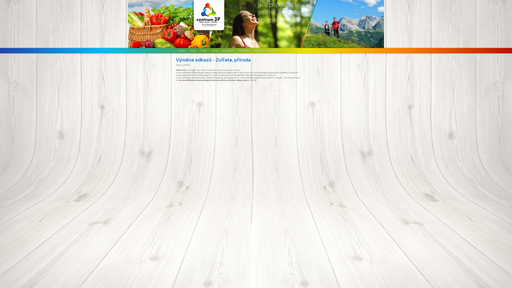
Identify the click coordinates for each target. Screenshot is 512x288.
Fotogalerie (228, 50)
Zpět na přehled (183, 65)
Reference (244, 50)
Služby (204, 50)
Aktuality (258, 50)
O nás (193, 50)
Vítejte (182, 50)
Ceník (215, 50)
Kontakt (272, 50)
